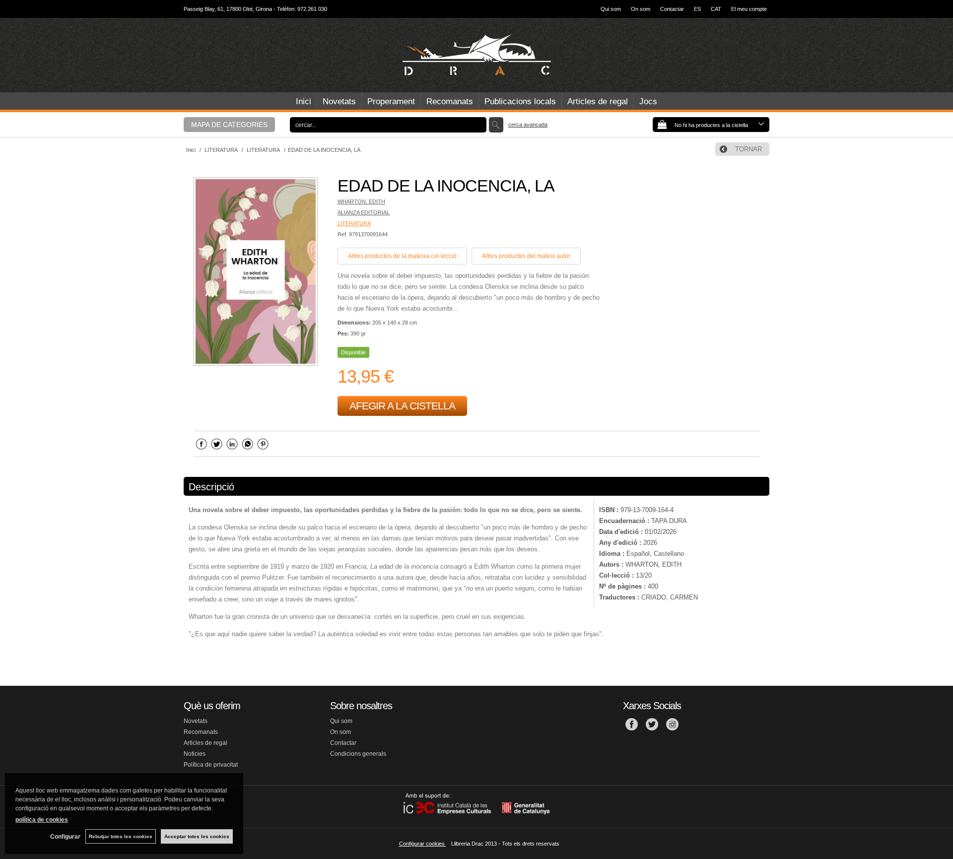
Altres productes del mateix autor (526, 256)
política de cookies (41, 819)
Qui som (611, 9)
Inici (303, 101)
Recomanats (449, 101)
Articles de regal (597, 101)
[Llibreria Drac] (476, 55)
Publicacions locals (520, 101)
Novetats (339, 101)
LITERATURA (354, 223)
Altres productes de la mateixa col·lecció (402, 256)
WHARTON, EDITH (361, 201)
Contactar (672, 9)
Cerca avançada (527, 125)
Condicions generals (358, 753)
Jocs (648, 101)
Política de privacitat (211, 764)
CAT (716, 9)
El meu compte (749, 9)
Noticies (194, 753)
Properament (391, 101)
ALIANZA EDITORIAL (364, 212)
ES (697, 9)
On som (640, 9)
